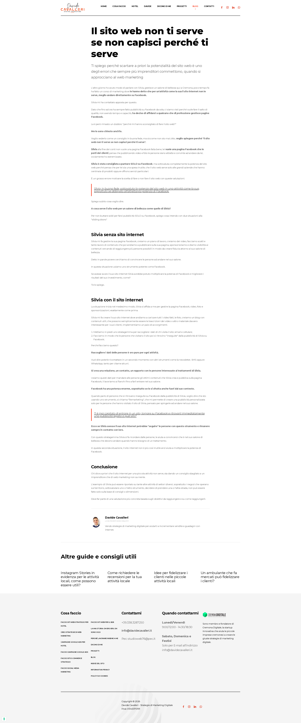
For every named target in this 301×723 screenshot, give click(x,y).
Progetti (95, 651)
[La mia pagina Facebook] (183, 706)
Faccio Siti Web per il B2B (102, 622)
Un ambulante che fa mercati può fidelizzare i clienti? (220, 577)
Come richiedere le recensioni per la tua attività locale (124, 577)
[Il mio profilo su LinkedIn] (195, 706)
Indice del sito (97, 663)
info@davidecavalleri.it (137, 630)
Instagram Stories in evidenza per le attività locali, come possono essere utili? (80, 579)
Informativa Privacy (100, 670)
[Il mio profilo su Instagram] (189, 706)
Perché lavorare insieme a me (104, 638)
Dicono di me (97, 645)
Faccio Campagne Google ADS (74, 652)
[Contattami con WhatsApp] (201, 706)
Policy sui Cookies (99, 676)
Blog (93, 657)
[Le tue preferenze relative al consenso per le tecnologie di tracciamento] (4, 719)
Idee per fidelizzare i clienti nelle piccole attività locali (170, 577)
